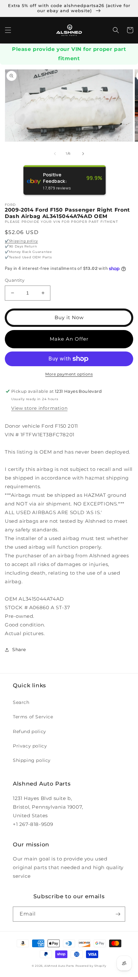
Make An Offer (69, 339)
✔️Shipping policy (21, 241)
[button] (8, 30)
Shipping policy (32, 760)
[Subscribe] (118, 914)
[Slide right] (83, 154)
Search (21, 702)
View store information (39, 408)
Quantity (14, 280)
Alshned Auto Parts (59, 965)
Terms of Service (33, 717)
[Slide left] (55, 154)
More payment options (69, 374)
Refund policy (29, 731)
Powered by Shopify (91, 965)
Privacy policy (30, 746)
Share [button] (19, 649)
